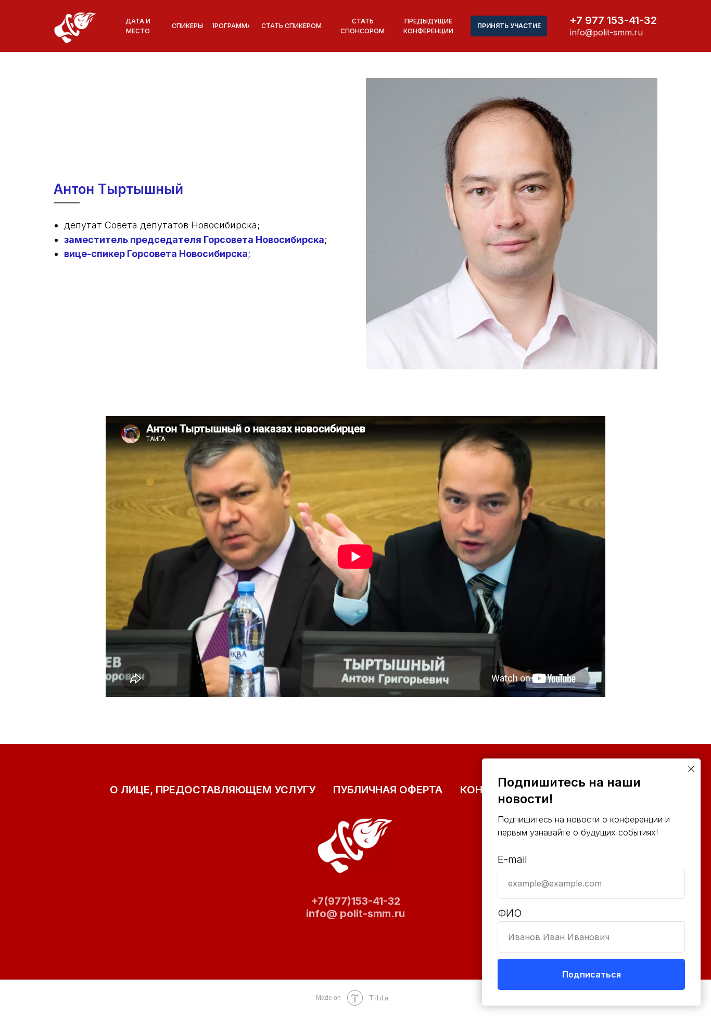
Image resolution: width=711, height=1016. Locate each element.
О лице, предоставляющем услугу (212, 789)
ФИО (510, 913)
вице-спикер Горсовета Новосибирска (156, 253)
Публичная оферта (387, 789)
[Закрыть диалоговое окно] (691, 769)
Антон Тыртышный (118, 189)
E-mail (512, 859)
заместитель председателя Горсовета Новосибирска (194, 239)
